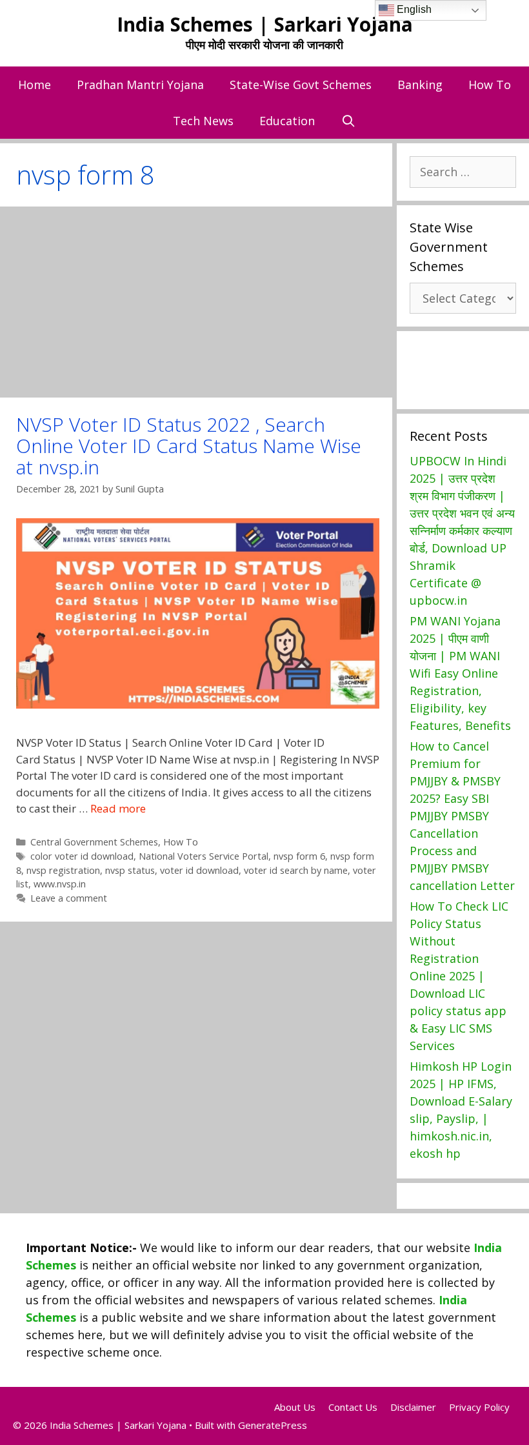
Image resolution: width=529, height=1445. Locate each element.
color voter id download (82, 856)
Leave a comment (68, 898)
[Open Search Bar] (348, 121)
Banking (420, 84)
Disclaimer (413, 1406)
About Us (294, 1406)
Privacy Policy (479, 1406)
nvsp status (130, 870)
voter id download (199, 870)
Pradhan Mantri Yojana (140, 84)
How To (489, 84)
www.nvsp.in (60, 884)
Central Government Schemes (94, 842)
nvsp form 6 (299, 856)
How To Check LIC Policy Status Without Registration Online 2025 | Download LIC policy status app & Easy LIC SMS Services (459, 975)
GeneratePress (272, 1425)
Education (287, 120)
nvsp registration (63, 870)
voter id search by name (296, 870)
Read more (118, 808)
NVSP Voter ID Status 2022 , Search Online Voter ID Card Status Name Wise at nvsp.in (188, 445)
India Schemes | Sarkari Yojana (265, 24)
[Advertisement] (196, 302)
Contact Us (352, 1406)
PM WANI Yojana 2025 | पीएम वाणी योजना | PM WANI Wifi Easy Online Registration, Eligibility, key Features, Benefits (460, 673)
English (413, 9)
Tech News (203, 120)
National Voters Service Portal (203, 856)
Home (34, 84)
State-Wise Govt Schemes (301, 84)
